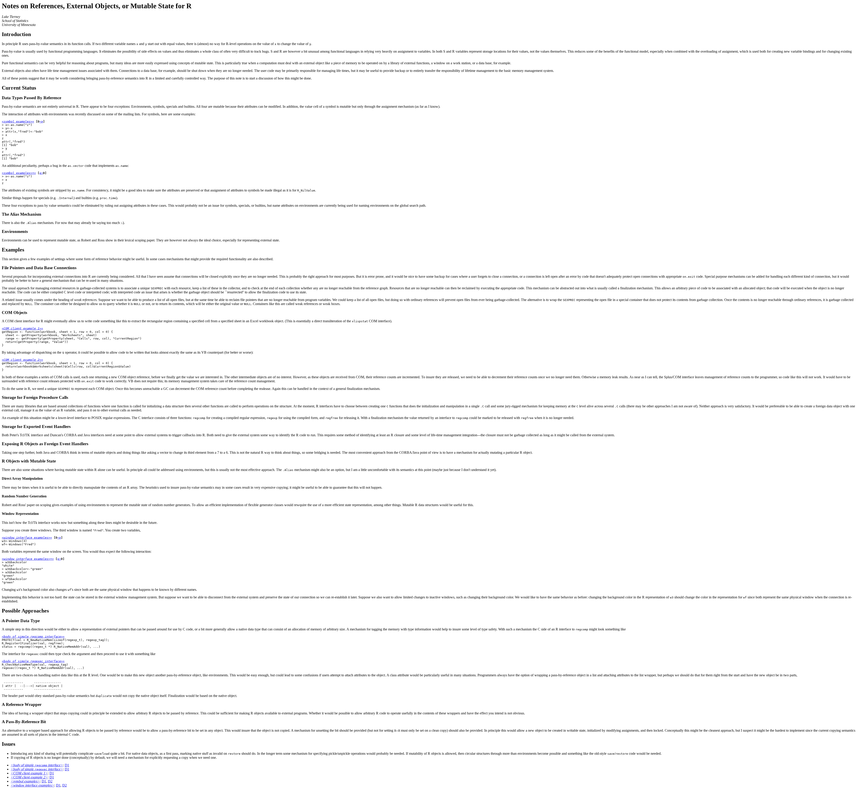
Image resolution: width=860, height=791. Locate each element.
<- (41, 173)
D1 (67, 765)
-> (41, 121)
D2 (50, 781)
